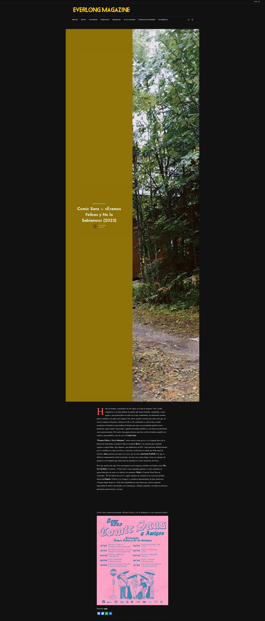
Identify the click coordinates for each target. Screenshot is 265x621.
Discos (103, 203)
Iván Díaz (103, 225)
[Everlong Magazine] (101, 9)
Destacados (97, 203)
